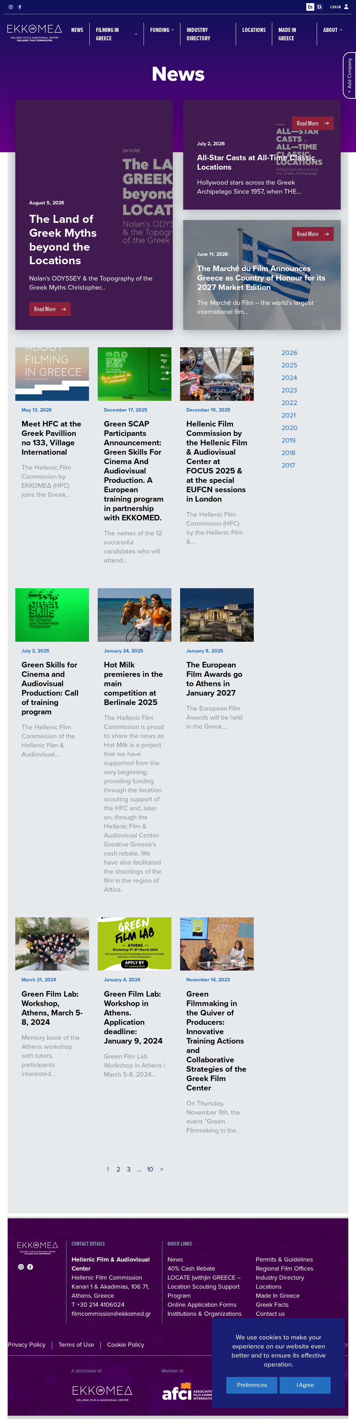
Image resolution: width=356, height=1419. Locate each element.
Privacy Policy (27, 1344)
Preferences (252, 1385)
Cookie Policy (125, 1344)
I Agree (305, 1385)
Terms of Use (76, 1344)
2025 (289, 365)
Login (335, 7)
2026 (289, 352)
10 (150, 1169)
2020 (290, 427)
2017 (288, 465)
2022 (289, 402)
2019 (289, 440)
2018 (289, 452)
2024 (289, 377)
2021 (289, 415)
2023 (289, 390)
